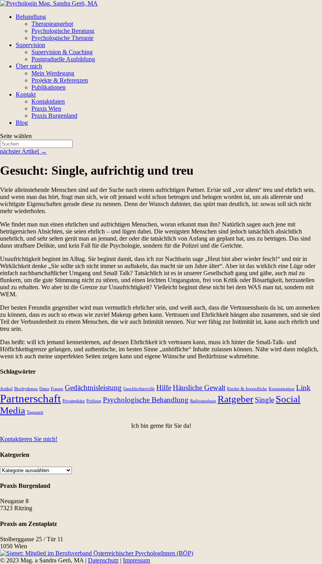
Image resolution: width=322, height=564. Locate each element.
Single (264, 400)
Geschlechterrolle (139, 389)
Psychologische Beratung (62, 30)
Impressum (136, 560)
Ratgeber (235, 399)
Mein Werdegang (52, 73)
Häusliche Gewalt (199, 387)
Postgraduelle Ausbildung (63, 59)
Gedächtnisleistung (93, 387)
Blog (22, 122)
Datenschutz (103, 560)
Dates (44, 389)
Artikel (6, 389)
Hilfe (163, 387)
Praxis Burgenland (54, 115)
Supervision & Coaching (62, 52)
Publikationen (48, 87)
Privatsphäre (73, 401)
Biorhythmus (26, 389)
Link (303, 387)
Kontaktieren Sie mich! (28, 439)
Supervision (30, 45)
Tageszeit (35, 412)
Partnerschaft (30, 398)
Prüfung (93, 401)
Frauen (57, 389)
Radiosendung (203, 401)
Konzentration (282, 389)
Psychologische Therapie (62, 38)
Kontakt (26, 94)
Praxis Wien (46, 108)
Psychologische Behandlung (145, 400)
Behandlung (31, 16)
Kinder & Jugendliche (247, 389)
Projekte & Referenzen (59, 80)
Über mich (29, 66)
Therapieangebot (52, 23)
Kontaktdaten (48, 101)
